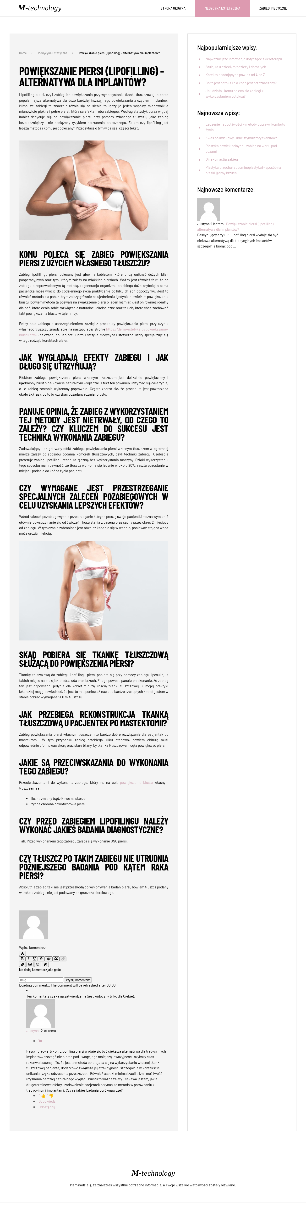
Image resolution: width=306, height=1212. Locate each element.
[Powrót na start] (40, 8)
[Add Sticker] (30, 964)
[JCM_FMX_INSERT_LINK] (63, 958)
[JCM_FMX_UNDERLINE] (34, 958)
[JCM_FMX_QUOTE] (56, 958)
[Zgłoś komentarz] (40, 1041)
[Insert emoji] (37, 964)
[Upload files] (22, 964)
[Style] (45, 964)
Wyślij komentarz (78, 980)
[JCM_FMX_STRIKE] (41, 958)
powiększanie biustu (136, 782)
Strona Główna (173, 8)
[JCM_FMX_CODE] (49, 958)
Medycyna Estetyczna (222, 8)
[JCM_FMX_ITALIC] (28, 958)
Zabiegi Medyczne (273, 8)
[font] (22, 953)
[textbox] (93, 942)
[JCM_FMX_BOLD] (22, 958)
